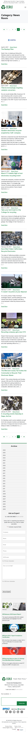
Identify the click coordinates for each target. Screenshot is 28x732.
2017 (4, 473)
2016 (4, 475)
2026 (4, 450)
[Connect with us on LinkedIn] (18, 711)
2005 (4, 504)
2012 (4, 486)
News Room (13, 47)
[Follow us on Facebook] (6, 711)
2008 (4, 496)
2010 (4, 491)
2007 (4, 499)
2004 (4, 506)
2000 (4, 509)
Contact (14, 729)
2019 (4, 468)
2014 (4, 481)
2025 (4, 452)
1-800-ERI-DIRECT (11, 516)
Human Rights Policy (8, 727)
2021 (4, 463)
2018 (4, 470)
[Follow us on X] (10, 711)
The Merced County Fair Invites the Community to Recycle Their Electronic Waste (14, 373)
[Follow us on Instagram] (21, 711)
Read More (4, 64)
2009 (4, 493)
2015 (4, 478)
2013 (4, 483)
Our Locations (5, 694)
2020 (4, 465)
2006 (4, 501)
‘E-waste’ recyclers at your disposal (14, 292)
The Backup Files (7, 49)
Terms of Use (17, 726)
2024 (4, 455)
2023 (4, 458)
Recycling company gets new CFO (13, 332)
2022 (4, 460)
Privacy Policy (8, 726)
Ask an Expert (6, 591)
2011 (4, 488)
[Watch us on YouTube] (14, 711)
